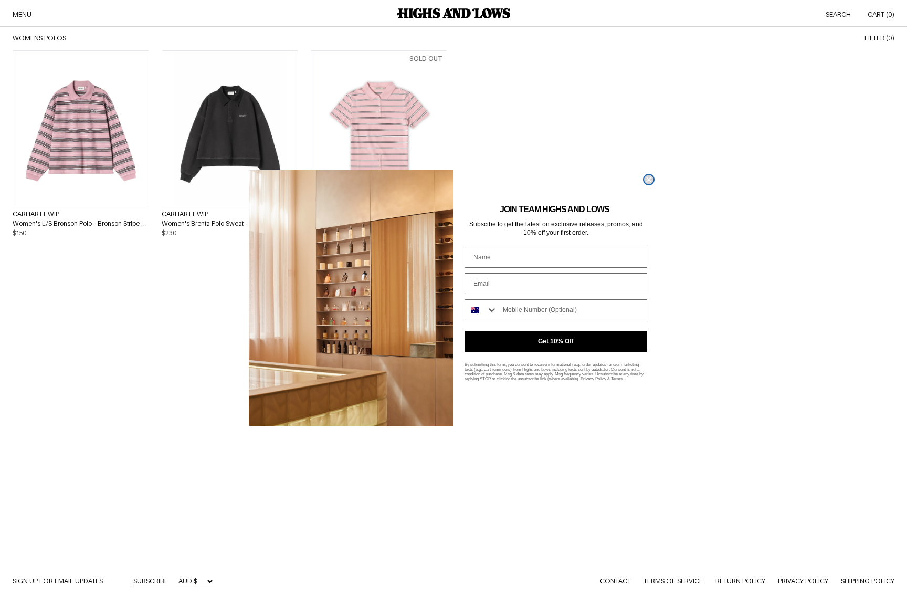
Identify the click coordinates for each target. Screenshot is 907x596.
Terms (617, 379)
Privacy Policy (593, 379)
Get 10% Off (556, 341)
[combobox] (481, 310)
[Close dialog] (649, 179)
